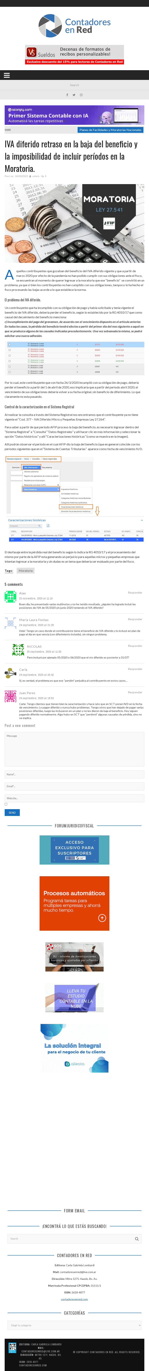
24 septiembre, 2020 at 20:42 (36, 675)
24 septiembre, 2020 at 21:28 (36, 625)
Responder (135, 592)
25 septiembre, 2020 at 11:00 (44, 651)
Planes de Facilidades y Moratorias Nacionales (110, 130)
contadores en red (101, 1352)
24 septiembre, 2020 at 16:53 (36, 698)
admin (36, 176)
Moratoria (26, 570)
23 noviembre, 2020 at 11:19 (36, 598)
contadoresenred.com (74, 1299)
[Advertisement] (74, 1109)
